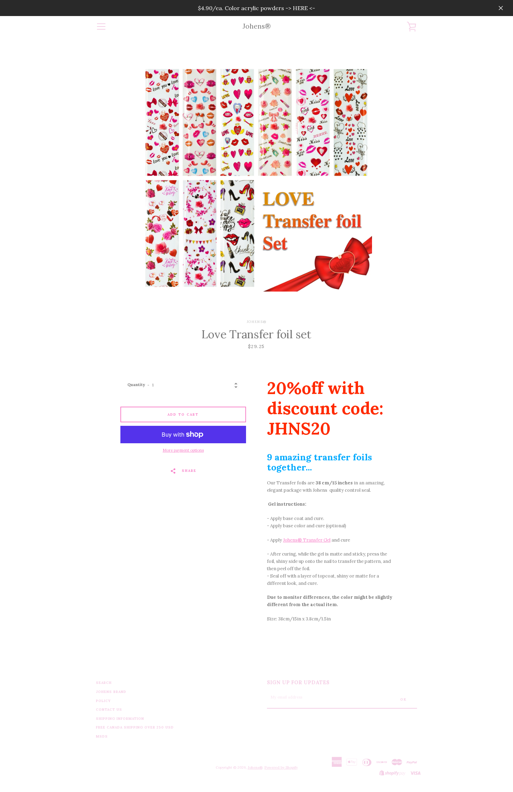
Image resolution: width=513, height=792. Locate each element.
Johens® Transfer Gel (306, 540)
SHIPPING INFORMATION (120, 718)
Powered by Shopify (281, 767)
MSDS (102, 736)
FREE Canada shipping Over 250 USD (135, 727)
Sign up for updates (298, 682)
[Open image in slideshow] (256, 178)
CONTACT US (109, 709)
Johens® (257, 26)
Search (104, 682)
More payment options (183, 450)
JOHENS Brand (111, 691)
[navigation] (101, 26)
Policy (103, 701)
